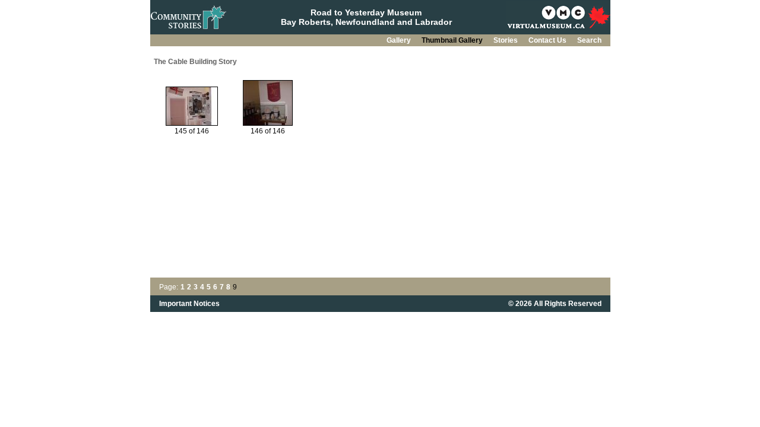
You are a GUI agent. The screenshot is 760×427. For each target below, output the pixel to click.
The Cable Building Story (195, 62)
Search (589, 40)
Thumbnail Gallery (453, 40)
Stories (506, 40)
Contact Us (548, 40)
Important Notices (189, 303)
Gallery (400, 40)
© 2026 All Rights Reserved (554, 303)
